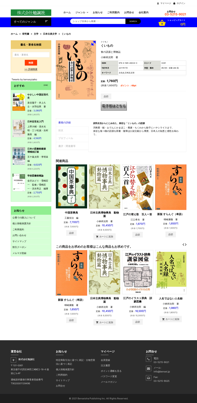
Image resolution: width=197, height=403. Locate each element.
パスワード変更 (109, 376)
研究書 (25, 33)
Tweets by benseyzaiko (24, 79)
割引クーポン (19, 247)
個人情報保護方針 (21, 223)
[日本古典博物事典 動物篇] (104, 186)
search (133, 21)
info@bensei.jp (162, 371)
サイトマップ (19, 241)
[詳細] (45, 85)
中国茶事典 (71, 212)
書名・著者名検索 (30, 44)
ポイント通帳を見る (111, 370)
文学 (36, 33)
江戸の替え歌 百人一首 (137, 214)
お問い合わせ (19, 235)
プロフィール (65, 138)
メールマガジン (109, 381)
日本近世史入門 (35, 121)
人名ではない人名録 (171, 298)
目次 (60, 130)
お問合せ (60, 385)
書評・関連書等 (67, 146)
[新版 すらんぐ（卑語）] (170, 187)
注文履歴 (105, 365)
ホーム (14, 33)
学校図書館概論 (35, 175)
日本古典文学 (50, 33)
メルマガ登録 (19, 253)
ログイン (181, 3)
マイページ (165, 3)
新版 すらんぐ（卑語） (170, 214)
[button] (93, 43)
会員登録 (105, 360)
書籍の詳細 (64, 122)
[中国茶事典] (71, 186)
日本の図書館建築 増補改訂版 (37, 150)
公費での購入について (24, 217)
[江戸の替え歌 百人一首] (137, 187)
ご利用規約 (18, 229)
